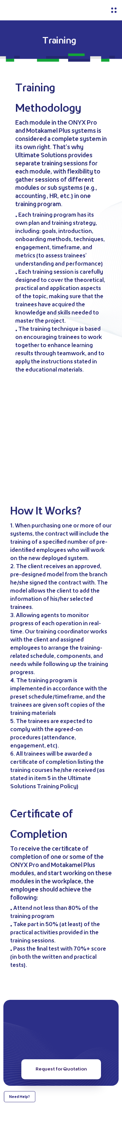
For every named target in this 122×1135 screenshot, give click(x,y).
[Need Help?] (19, 1118)
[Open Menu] (114, 10)
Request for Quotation (61, 1069)
